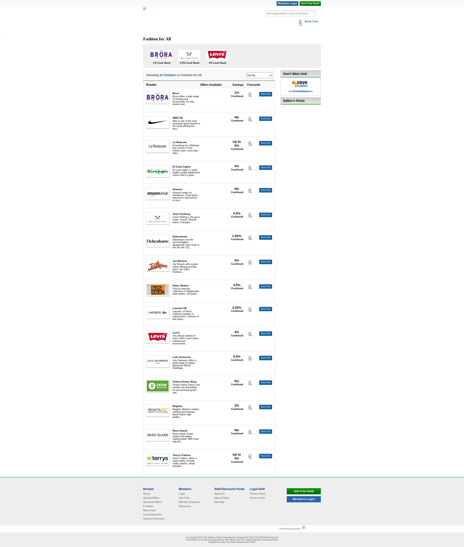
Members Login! (304, 499)
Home (146, 493)
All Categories (158, 29)
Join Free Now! (303, 491)
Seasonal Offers (152, 501)
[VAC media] (310, 527)
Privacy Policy (258, 493)
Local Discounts (152, 514)
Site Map (219, 501)
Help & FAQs (221, 497)
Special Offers (151, 497)
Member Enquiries (189, 501)
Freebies (148, 506)
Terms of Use (257, 497)
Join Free (310, 3)
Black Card (311, 21)
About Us (219, 493)
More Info (265, 94)
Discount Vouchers (154, 518)
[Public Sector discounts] (144, 15)
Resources (185, 506)
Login (287, 3)
